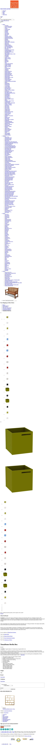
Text (8, 20)
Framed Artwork (8, 112)
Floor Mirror (7, 96)
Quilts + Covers (7, 57)
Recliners (6, 32)
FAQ (3, 715)
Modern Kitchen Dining (8, 636)
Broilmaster (6, 233)
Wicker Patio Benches (8, 189)
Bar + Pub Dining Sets (9, 46)
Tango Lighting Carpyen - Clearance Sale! (12, 279)
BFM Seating (6, 230)
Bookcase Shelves (8, 87)
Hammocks (7, 208)
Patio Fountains (7, 212)
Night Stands (7, 125)
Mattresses (6, 60)
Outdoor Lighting (7, 180)
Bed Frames (7, 118)
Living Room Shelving (7, 308)
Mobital (6, 266)
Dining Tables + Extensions (9, 41)
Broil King (6, 232)
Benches (6, 35)
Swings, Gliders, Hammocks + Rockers (10, 206)
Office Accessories (8, 129)
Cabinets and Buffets (8, 45)
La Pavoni (6, 261)
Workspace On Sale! (7, 278)
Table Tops (7, 42)
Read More (23, 654)
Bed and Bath (6, 55)
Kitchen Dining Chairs (9, 75)
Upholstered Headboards (9, 122)
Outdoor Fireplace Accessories (10, 167)
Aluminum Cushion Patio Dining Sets (11, 142)
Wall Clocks (7, 105)
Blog (3, 12)
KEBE (6, 259)
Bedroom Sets (7, 123)
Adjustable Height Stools (9, 51)
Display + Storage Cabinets (9, 89)
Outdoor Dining (7, 136)
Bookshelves (7, 131)
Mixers (6, 82)
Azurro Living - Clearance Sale (10, 273)
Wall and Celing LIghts (9, 182)
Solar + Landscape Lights (9, 184)
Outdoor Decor (7, 109)
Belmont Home (7, 229)
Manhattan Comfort (7, 263)
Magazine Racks (8, 97)
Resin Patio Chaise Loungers (10, 173)
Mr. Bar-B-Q (6, 269)
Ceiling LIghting (8, 134)
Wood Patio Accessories (9, 202)
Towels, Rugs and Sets (9, 63)
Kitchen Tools (7, 84)
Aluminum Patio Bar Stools (9, 176)
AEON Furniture (7, 215)
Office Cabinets (7, 130)
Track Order (5, 14)
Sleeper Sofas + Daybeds (9, 119)
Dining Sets (7, 43)
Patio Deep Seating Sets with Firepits (11, 196)
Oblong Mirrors (7, 95)
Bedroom (6, 116)
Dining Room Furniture (12, 632)
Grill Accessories (8, 163)
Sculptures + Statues (8, 104)
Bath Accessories (8, 66)
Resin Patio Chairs (8, 139)
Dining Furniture (8, 44)
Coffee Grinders (7, 80)
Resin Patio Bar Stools (9, 179)
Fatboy (6, 244)
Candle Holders (7, 101)
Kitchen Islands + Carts (9, 77)
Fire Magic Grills (7, 245)
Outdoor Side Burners (8, 157)
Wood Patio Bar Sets (8, 151)
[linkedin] (12, 729)
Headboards (7, 120)
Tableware (6, 69)
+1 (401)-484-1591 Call (5, 732)
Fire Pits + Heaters (8, 169)
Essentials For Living (7, 243)
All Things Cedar (7, 216)
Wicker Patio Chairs (8, 137)
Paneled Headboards (8, 121)
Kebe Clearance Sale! (8, 283)
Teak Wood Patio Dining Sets (10, 145)
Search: (1, 19)
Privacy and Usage (28, 735)
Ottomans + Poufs (8, 36)
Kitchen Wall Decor (8, 71)
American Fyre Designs (8, 219)
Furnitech (6, 248)
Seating (6, 28)
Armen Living (7, 222)
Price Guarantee (5, 716)
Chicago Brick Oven (7, 238)
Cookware (6, 70)
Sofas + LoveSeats (8, 27)
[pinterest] (5, 729)
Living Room (6, 25)
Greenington (6, 251)
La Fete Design (7, 260)
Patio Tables (7, 153)
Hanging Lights (7, 183)
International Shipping (6, 719)
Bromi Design (7, 234)
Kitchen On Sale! (7, 277)
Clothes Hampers (8, 64)
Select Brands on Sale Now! (8, 280)
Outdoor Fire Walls (8, 166)
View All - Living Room (7, 307)
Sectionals (6, 30)
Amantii (6, 218)
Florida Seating (7, 247)
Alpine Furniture (7, 217)
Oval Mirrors (7, 94)
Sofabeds (6, 31)
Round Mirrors (7, 93)
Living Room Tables (8, 26)
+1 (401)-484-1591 (3, 20)
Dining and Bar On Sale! (8, 274)
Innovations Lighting (7, 255)
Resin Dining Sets (8, 149)
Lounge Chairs (7, 29)
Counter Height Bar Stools (9, 49)
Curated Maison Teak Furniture (9, 241)
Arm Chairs (7, 33)
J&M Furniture (7, 257)
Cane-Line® (6, 236)
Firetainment (6, 246)
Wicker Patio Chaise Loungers (10, 174)
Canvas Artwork (8, 113)
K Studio (6, 258)
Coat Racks (7, 90)
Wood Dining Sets (8, 148)
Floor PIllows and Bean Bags (10, 92)
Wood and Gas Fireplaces (9, 165)
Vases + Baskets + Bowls (9, 98)
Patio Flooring (7, 205)
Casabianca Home (7, 237)
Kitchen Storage (7, 72)
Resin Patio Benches (8, 188)
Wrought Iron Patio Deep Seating (10, 198)
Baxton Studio (7, 227)
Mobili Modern (7, 265)
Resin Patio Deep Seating (9, 194)
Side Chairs (7, 34)
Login (1, 16)
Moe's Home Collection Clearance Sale (11, 284)
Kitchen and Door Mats (9, 111)
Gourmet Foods (7, 68)
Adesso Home (7, 214)
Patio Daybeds (7, 197)
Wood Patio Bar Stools (9, 178)
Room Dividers (7, 88)
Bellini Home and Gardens (8, 228)
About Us (4, 10)
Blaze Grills (6, 231)
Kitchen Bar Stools (8, 74)
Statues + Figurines (8, 103)
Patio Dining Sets (8, 152)
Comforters (7, 56)
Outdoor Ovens (7, 159)
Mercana (6, 264)
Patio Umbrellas (7, 154)
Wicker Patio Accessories (9, 201)
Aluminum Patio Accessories (10, 200)
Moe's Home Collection (8, 268)
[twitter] (8, 729)
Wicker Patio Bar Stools (9, 177)
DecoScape (6, 242)
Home (4, 304)
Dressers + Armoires (8, 124)
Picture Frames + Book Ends (10, 102)
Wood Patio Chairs (8, 138)
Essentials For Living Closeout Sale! (11, 281)
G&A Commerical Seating (8, 249)
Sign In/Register (5, 720)
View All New (5, 306)
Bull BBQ (6, 235)
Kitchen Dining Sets (8, 73)
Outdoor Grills (7, 158)
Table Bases (7, 54)
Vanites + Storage (8, 65)
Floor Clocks (7, 107)
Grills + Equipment (8, 156)
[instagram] (1, 729)
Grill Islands (7, 162)
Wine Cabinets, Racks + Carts (10, 53)
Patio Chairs (7, 140)
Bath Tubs (6, 61)
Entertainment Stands (8, 37)
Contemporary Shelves (8, 639)
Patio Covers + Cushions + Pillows (9, 204)
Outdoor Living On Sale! (8, 272)
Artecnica (6, 223)
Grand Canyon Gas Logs (8, 250)
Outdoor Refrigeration (9, 160)
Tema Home (2, 677)
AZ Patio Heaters (7, 224)
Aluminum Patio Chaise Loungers (11, 171)
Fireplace (6, 39)
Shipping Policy (5, 717)
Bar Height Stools (8, 50)
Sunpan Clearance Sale (9, 285)
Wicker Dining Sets (8, 144)
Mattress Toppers (8, 58)
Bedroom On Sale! (7, 275)
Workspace (6, 127)
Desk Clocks (7, 106)
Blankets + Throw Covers (9, 100)
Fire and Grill (6, 155)
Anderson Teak (7, 221)
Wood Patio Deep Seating (9, 193)
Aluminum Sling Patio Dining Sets (11, 141)
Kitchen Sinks (7, 78)
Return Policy (5, 718)
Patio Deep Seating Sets (9, 195)
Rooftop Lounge (7, 170)
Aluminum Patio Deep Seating (10, 191)
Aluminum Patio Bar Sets (9, 150)
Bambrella (6, 226)
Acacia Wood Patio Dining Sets (10, 146)
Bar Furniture (7, 52)
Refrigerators (7, 83)
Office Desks (7, 128)
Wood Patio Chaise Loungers (10, 172)
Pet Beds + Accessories (9, 115)
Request (1, 613)
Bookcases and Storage (9, 38)
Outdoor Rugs (7, 110)
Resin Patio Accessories (9, 203)
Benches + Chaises (8, 126)
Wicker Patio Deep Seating (9, 192)
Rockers (6, 209)
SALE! (4, 271)
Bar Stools (6, 48)
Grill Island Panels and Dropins (10, 161)
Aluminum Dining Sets (9, 143)
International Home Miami (8, 256)
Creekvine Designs (7, 240)
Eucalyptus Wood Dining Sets (10, 147)
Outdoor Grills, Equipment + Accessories (12, 164)
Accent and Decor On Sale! (8, 276)
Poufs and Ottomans (8, 91)
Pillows (6, 59)
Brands (4, 11)
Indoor (4, 24)
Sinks (6, 62)
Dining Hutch (6, 634)
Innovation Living (7, 254)
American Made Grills (8, 220)
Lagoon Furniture (7, 262)
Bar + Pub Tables (8, 47)
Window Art (7, 114)
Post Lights (7, 181)
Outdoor (4, 135)
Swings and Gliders (8, 207)
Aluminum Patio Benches (9, 186)
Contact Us (5, 714)
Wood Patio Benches (8, 187)
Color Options (4, 684)
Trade (4, 13)
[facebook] (3, 729)
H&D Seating (6, 252)
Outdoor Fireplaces (8, 168)
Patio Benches (7, 185)
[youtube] (10, 729)
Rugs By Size (7, 108)
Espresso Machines (8, 79)
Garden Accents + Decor (8, 211)
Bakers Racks (7, 76)
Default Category (6, 305)
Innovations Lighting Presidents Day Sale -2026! (13, 282)
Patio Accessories (7, 199)
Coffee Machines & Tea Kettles (10, 81)
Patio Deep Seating (7, 190)
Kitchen (6, 67)
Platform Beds (7, 117)
